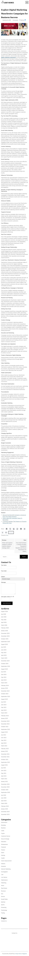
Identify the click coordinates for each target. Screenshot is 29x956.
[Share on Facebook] (6, 528)
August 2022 (4, 732)
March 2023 (4, 713)
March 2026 (4, 625)
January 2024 (4, 688)
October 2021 (4, 759)
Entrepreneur (4, 844)
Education (3, 841)
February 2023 (5, 715)
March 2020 (4, 803)
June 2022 (3, 737)
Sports (2, 904)
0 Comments (15, 20)
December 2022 (5, 721)
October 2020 (4, 789)
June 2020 (3, 798)
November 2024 (5, 661)
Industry (3, 863)
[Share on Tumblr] (2, 532)
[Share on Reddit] (24, 528)
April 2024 (3, 680)
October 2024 (4, 663)
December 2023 (5, 691)
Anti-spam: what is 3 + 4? (7, 596)
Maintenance (4, 880)
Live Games (4, 877)
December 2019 (5, 811)
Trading (3, 913)
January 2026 (4, 630)
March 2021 (4, 778)
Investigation (4, 872)
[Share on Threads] (6, 532)
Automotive (4, 822)
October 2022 (4, 726)
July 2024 (3, 672)
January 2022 (4, 751)
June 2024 (3, 674)
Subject (3, 576)
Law (2, 874)
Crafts (2, 830)
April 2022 (3, 743)
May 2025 (3, 652)
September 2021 (5, 762)
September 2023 (5, 696)
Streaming (3, 907)
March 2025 (4, 658)
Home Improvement (6, 861)
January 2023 (4, 718)
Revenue (3, 891)
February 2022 (5, 748)
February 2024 (5, 685)
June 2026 (3, 617)
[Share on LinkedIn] (13, 528)
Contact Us (4, 921)
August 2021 (4, 765)
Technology (4, 910)
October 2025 (4, 639)
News (2, 885)
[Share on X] (10, 528)
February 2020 (5, 806)
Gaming (3, 855)
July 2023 (3, 702)
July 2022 (3, 735)
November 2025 (5, 636)
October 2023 (4, 693)
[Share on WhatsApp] (17, 528)
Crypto (3, 833)
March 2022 (4, 746)
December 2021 (5, 754)
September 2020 (5, 792)
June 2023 (3, 704)
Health (3, 858)
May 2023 (3, 707)
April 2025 (3, 655)
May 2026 (3, 619)
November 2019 (5, 814)
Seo (7, 535)
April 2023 (3, 710)
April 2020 (3, 800)
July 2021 (3, 768)
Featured (3, 847)
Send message (7, 603)
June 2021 (3, 770)
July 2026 (3, 614)
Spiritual (3, 902)
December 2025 (5, 633)
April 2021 (3, 776)
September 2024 (5, 666)
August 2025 (4, 644)
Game (2, 852)
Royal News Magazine (21, 953)
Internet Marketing (6, 869)
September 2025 (5, 641)
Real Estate (4, 888)
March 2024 (4, 683)
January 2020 (4, 809)
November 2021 (5, 757)
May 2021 (3, 773)
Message (3, 582)
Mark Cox (22, 20)
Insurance (3, 866)
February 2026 (5, 628)
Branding (3, 825)
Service (3, 896)
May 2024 (3, 677)
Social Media (4, 899)
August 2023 (4, 699)
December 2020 (5, 784)
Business (3, 828)
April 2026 (3, 622)
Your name (3, 565)
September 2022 (5, 729)
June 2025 (3, 650)
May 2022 (3, 740)
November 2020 (5, 787)
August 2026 (4, 611)
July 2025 (3, 647)
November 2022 (5, 724)
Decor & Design (5, 839)
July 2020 (3, 795)
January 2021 (4, 781)
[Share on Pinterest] (20, 528)
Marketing (3, 883)
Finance (3, 850)
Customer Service (5, 836)
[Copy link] (11, 532)
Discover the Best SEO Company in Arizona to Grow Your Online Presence (14, 515)
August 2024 (4, 669)
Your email (3, 571)
